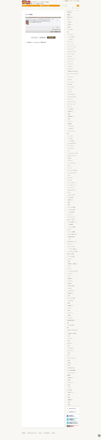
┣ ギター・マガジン (70, 54)
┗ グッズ (69, 266)
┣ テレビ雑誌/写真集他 (71, 370)
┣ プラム (69, 175)
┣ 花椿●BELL (69, 278)
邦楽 (68, 133)
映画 (68, 327)
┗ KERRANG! (70, 128)
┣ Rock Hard (70, 126)
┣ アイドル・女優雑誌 (71, 231)
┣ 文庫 (68, 402)
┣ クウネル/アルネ (70, 290)
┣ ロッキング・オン (70, 58)
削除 (57, 20)
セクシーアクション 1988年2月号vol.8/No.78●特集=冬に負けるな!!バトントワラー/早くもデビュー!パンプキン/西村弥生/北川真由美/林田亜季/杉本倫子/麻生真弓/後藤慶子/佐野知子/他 (39, 20)
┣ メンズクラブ (70, 273)
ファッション (69, 268)
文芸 (68, 322)
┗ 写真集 (69, 362)
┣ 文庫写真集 (70, 224)
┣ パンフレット (70, 121)
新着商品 (68, 14)
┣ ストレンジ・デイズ (71, 104)
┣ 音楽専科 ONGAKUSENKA (72, 71)
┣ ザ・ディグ (69, 106)
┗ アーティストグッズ (71, 131)
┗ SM (68, 239)
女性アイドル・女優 (70, 219)
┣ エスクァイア (70, 350)
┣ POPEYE (69, 288)
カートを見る (77, 0)
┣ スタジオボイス (70, 348)
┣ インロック (69, 56)
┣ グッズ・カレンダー (71, 246)
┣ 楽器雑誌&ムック (70, 116)
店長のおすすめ (69, 17)
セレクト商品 (69, 389)
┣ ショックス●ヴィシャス (71, 182)
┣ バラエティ (69, 338)
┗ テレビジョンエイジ (71, 372)
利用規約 (23, 433)
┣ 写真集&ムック (70, 377)
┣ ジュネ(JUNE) (70, 300)
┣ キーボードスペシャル (71, 101)
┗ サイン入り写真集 (71, 226)
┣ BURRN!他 (69, 84)
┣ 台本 (68, 335)
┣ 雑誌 (68, 118)
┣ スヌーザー (69, 91)
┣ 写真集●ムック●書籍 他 (71, 263)
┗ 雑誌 (68, 295)
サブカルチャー (69, 343)
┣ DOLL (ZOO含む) (71, 94)
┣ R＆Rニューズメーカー (71, 155)
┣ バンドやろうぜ (70, 148)
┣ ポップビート (70, 160)
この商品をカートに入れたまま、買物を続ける (36, 42)
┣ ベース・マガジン (70, 86)
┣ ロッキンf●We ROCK (71, 143)
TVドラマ (68, 365)
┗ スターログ (69, 317)
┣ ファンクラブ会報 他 (71, 207)
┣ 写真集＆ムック (70, 111)
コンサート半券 (69, 29)
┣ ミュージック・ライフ (71, 46)
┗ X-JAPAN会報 (70, 212)
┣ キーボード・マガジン (71, 51)
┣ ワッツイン (69, 167)
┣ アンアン (69, 276)
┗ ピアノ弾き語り (71, 140)
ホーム (25, 5)
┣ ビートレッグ (70, 99)
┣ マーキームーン (70, 77)
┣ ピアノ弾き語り (71, 36)
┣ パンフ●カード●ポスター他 (72, 271)
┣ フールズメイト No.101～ (72, 172)
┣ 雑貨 (68, 397)
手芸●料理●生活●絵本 (71, 320)
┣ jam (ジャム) (70, 68)
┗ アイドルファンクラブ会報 (72, 251)
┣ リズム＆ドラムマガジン (72, 96)
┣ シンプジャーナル (70, 187)
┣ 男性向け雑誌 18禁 (71, 236)
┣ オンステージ (70, 177)
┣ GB (68, 150)
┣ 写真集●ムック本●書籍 (71, 333)
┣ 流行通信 (69, 283)
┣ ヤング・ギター (70, 49)
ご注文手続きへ (51, 37)
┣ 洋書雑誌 (69, 123)
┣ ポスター (69, 229)
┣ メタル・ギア (70, 63)
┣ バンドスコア (70, 34)
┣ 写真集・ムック (70, 392)
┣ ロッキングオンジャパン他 (72, 153)
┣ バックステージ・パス (71, 185)
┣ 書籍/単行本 (69, 399)
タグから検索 (46, 5)
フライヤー (69, 19)
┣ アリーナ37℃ (70, 145)
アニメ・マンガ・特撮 (71, 298)
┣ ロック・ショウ (70, 44)
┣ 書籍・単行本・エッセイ (72, 241)
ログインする (34, 37)
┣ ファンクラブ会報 (70, 256)
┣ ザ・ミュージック (70, 81)
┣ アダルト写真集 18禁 (71, 234)
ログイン (71, 0)
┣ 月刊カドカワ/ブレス (71, 190)
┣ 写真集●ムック (70, 293)
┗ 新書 (68, 404)
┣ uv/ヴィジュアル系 (71, 194)
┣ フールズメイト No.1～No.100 (72, 74)
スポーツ (68, 355)
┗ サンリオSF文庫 (70, 325)
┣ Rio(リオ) (69, 79)
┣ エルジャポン (70, 280)
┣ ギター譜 (69, 138)
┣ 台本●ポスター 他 (70, 367)
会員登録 (66, 0)
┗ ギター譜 (69, 39)
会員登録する (42, 37)
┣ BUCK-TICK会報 (71, 209)
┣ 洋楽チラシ (69, 22)
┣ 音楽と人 (69, 158)
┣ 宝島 (68, 345)
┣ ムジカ (69, 192)
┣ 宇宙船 (69, 315)
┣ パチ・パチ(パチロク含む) (72, 170)
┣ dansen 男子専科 (70, 285)
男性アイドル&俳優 (70, 253)
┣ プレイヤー (69, 89)
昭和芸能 (68, 375)
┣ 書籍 (68, 113)
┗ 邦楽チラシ (69, 24)
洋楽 (68, 31)
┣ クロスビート (70, 66)
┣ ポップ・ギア (70, 61)
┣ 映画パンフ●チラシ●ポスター (72, 330)
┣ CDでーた (69, 180)
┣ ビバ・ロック (70, 41)
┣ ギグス (69, 165)
